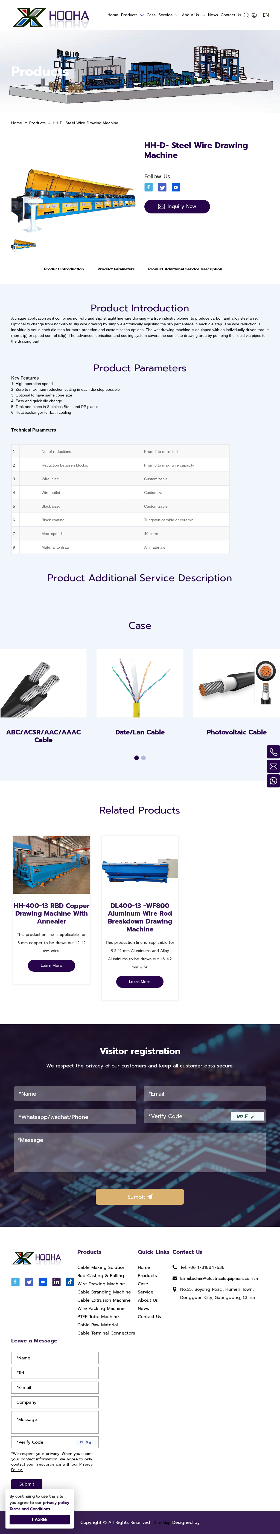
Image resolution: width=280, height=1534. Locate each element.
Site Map (162, 1523)
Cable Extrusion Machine (104, 1300)
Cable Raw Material (97, 1325)
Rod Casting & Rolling (100, 1275)
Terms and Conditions (30, 1509)
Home (112, 15)
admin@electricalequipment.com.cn (225, 1278)
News (213, 15)
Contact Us (231, 15)
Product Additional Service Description (185, 269)
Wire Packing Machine (101, 1308)
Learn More (51, 965)
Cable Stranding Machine (104, 1292)
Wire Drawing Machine (101, 1284)
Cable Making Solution (101, 1267)
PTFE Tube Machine (98, 1316)
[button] (136, 758)
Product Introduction (64, 269)
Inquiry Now (182, 206)
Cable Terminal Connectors (106, 1333)
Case (151, 15)
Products (129, 15)
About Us (190, 15)
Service (166, 15)
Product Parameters (116, 269)
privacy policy (56, 1503)
